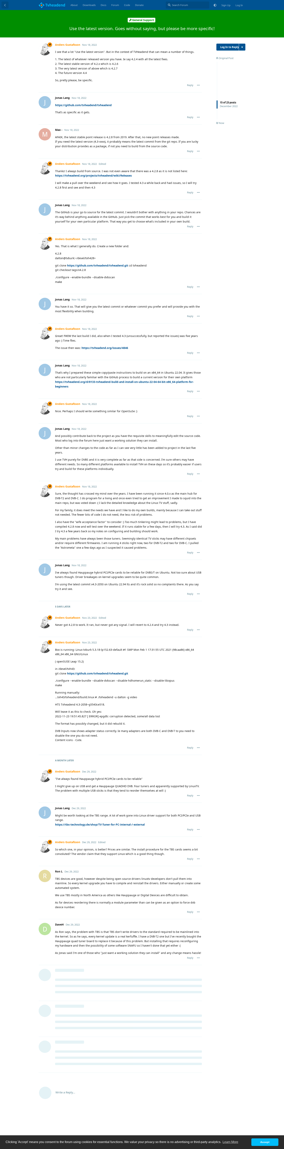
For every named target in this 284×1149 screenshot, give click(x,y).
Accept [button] (265, 1142)
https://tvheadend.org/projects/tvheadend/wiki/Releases (93, 175)
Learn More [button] (230, 1142)
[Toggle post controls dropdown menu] (198, 85)
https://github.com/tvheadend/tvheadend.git (97, 265)
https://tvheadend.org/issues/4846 (105, 348)
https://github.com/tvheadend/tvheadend (83, 105)
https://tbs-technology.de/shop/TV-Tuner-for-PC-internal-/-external (100, 824)
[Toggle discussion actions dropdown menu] (242, 47)
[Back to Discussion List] (5, 5)
